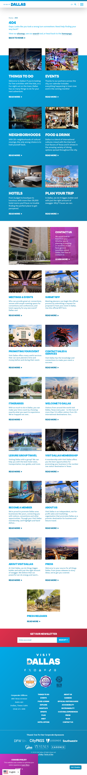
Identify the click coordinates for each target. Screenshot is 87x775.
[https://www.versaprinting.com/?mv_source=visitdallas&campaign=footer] (29, 747)
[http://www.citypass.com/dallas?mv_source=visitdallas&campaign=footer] (37, 741)
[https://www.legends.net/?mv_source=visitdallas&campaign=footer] (53, 741)
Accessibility (68, 705)
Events (52, 76)
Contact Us (68, 722)
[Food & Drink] (61, 118)
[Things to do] (25, 59)
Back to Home (16, 38)
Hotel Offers (43, 722)
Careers (68, 698)
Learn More (61, 259)
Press (67, 715)
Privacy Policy (38, 754)
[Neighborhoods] (25, 118)
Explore (43, 705)
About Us (68, 694)
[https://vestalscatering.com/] (41, 747)
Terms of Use (48, 754)
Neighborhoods (24, 134)
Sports (43, 712)
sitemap (21, 33)
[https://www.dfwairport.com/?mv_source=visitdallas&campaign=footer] (20, 741)
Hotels (16, 193)
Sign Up (62, 640)
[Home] (15, 4)
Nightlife (43, 708)
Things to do (21, 76)
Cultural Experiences (68, 712)
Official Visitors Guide (68, 701)
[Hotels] (25, 176)
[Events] (61, 59)
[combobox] (11, 772)
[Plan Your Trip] (61, 176)
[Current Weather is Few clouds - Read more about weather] (72, 4)
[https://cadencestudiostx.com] (58, 747)
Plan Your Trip (59, 193)
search (36, 33)
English (12, 772)
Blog (68, 719)
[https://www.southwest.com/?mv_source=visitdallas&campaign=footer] (70, 741)
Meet (43, 719)
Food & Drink (57, 134)
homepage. (67, 33)
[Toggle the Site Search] (76, 4)
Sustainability (68, 708)
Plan (43, 715)
